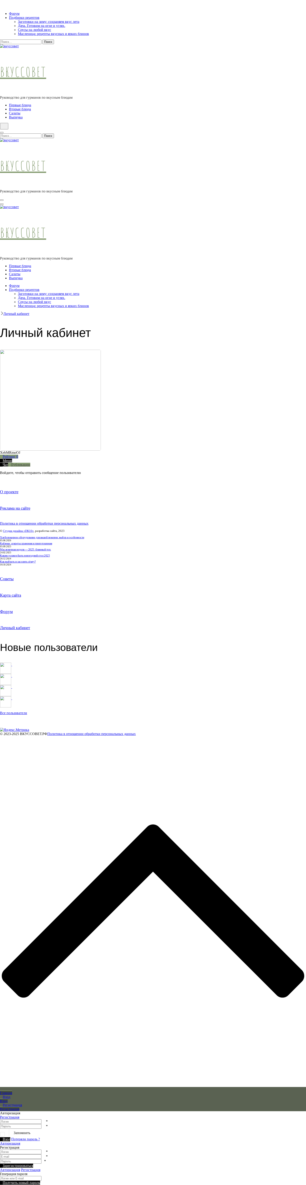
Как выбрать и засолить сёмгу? (18, 561)
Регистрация (9, 1117)
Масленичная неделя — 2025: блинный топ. (25, 549)
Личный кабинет (15, 627)
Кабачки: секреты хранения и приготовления (26, 543)
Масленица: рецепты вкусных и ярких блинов (53, 34)
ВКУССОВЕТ (23, 71)
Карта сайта (10, 595)
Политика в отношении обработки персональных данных (44, 523)
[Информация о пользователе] (103, 352)
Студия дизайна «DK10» (18, 530)
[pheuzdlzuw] (7, 687)
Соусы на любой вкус (34, 30)
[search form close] (2, 132)
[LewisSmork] (7, 676)
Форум (14, 13)
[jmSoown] (7, 664)
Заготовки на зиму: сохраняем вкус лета (48, 22)
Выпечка (16, 117)
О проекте (9, 491)
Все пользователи (13, 713)
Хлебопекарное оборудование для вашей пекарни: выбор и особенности (42, 537)
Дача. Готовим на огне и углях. (41, 26)
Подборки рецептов (24, 18)
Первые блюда (20, 105)
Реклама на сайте (15, 508)
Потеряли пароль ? (25, 1139)
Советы (7, 578)
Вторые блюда (20, 109)
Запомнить (22, 1133)
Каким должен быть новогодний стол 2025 (25, 555)
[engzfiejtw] (7, 698)
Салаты (14, 113)
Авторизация (10, 1143)
